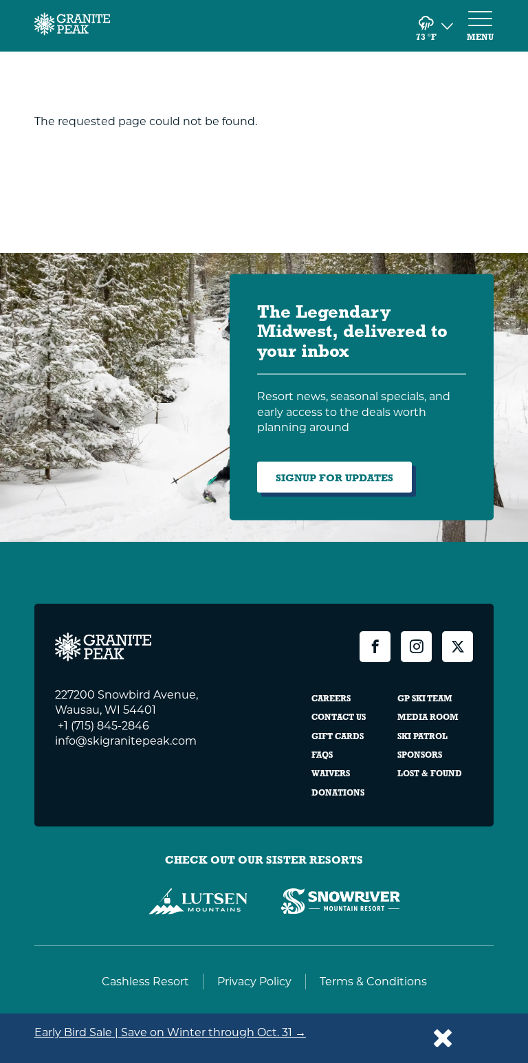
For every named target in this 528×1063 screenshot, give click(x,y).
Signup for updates (334, 477)
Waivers (330, 773)
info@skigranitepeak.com (126, 740)
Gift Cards (337, 736)
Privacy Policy (254, 981)
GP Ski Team (424, 698)
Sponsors (419, 755)
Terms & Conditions (373, 981)
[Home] (72, 25)
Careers (331, 698)
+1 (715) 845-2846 (102, 725)
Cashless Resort (145, 981)
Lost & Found (429, 773)
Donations (337, 793)
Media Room (428, 717)
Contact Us (338, 717)
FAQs (322, 755)
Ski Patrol (422, 736)
